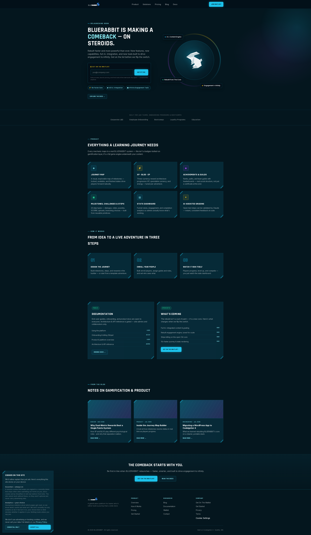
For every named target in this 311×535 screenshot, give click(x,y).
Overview (135, 503)
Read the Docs (167, 479)
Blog (167, 4)
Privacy (199, 510)
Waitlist (166, 510)
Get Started (135, 514)
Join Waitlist (216, 4)
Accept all (34, 527)
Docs (175, 4)
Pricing (158, 4)
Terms (198, 514)
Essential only (13, 527)
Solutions (147, 4)
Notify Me (141, 72)
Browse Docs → (100, 352)
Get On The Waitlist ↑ (171, 349)
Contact (166, 514)
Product (135, 4)
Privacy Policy (41, 522)
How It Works (136, 506)
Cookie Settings (203, 518)
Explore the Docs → (97, 96)
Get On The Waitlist (146, 479)
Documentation (169, 506)
